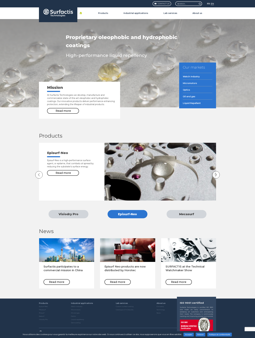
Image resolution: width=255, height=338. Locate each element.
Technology (161, 310)
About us (197, 13)
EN (212, 3)
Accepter (188, 335)
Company (160, 306)
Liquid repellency (77, 319)
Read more (63, 110)
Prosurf (41, 313)
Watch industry (76, 306)
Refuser (200, 335)
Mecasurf (42, 310)
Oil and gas (75, 313)
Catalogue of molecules (124, 310)
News (159, 313)
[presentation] (39, 175)
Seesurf (41, 316)
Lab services (170, 13)
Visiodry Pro (43, 319)
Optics (73, 316)
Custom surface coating (125, 306)
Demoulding (76, 323)
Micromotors (75, 310)
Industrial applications (136, 13)
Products (103, 13)
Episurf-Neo (43, 306)
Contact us (163, 4)
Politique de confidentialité (219, 335)
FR (208, 3)
